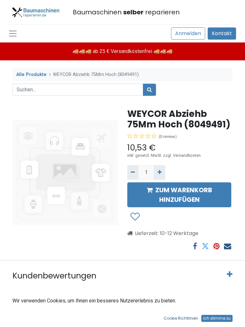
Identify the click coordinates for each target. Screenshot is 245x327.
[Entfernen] (132, 172)
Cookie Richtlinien (181, 318)
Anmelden (188, 33)
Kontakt (222, 33)
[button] (135, 216)
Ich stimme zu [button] (217, 318)
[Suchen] (149, 90)
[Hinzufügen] (159, 172)
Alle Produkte (31, 74)
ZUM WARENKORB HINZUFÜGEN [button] (183, 195)
